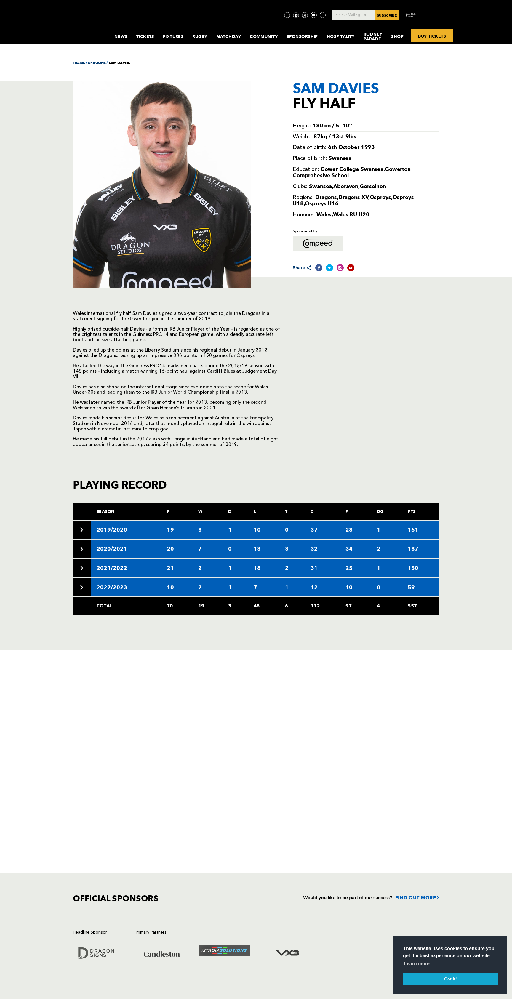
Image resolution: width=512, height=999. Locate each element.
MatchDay (228, 36)
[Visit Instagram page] (296, 15)
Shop (397, 36)
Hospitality (341, 36)
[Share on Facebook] (318, 267)
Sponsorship (302, 36)
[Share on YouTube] (350, 267)
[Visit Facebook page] (287, 15)
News (120, 36)
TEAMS (79, 62)
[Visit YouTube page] (314, 15)
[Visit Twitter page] (305, 15)
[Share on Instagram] (340, 267)
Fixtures (173, 36)
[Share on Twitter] (329, 267)
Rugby (199, 36)
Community (264, 36)
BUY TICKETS (432, 35)
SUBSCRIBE (387, 15)
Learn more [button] (417, 963)
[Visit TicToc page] (323, 15)
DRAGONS (96, 62)
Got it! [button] (450, 978)
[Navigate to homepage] (89, 30)
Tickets (145, 36)
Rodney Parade (373, 36)
